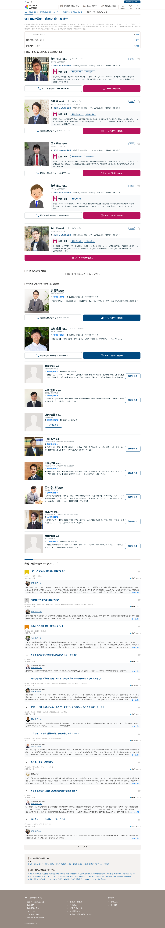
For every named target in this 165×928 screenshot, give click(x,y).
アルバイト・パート (89, 879)
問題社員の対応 (111, 876)
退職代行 (91, 876)
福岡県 (56, 297)
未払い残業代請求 (63, 876)
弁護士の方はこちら (132, 2)
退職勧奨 (38, 874)
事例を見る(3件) (77, 71)
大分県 (49, 517)
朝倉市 (55, 444)
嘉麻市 (52, 864)
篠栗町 (62, 335)
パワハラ (53, 876)
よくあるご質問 (33, 914)
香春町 (74, 864)
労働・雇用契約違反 (72, 874)
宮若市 (47, 864)
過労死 (62, 874)
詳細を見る (132, 376)
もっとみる (82, 847)
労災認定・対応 (54, 874)
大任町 (97, 864)
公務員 (73, 879)
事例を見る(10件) (77, 114)
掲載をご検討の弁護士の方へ (81, 914)
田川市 (41, 864)
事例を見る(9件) (77, 241)
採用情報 (114, 905)
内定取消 (45, 874)
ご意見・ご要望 (76, 902)
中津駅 (65, 541)
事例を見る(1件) (77, 156)
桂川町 (69, 864)
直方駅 (71, 297)
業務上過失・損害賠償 (121, 874)
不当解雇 (31, 874)
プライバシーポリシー (78, 908)
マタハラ (31, 876)
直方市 (62, 297)
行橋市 (55, 371)
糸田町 (86, 864)
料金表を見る (90, 71)
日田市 (55, 517)
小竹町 (58, 864)
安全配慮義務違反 (86, 874)
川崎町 (91, 864)
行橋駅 (65, 371)
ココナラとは (32, 911)
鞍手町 (63, 864)
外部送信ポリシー (76, 911)
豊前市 (55, 493)
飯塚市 (36, 864)
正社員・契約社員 (64, 879)
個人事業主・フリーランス (48, 879)
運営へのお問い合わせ (35, 917)
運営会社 (114, 902)
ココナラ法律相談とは (35, 902)
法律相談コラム (33, 908)
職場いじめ (45, 876)
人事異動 (38, 876)
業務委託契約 (102, 879)
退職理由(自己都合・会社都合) (103, 874)
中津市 (55, 541)
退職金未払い (83, 876)
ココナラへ (30, 2)
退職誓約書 (127, 876)
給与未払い (74, 876)
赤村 (101, 864)
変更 (137, 34)
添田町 (56, 66)
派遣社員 (79, 879)
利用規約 (73, 905)
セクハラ (133, 874)
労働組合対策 (100, 876)
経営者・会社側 (33, 879)
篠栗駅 (71, 335)
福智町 (106, 864)
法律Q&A (30, 905)
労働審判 (120, 876)
